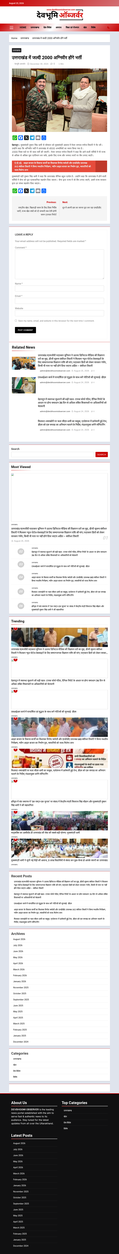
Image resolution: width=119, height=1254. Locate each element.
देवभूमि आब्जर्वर (20, 64)
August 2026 (19, 939)
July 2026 (17, 945)
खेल (85, 27)
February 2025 (20, 1029)
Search (15, 448)
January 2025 (19, 1035)
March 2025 (19, 1023)
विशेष (93, 27)
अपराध (58, 27)
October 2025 (19, 993)
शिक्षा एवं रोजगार (72, 27)
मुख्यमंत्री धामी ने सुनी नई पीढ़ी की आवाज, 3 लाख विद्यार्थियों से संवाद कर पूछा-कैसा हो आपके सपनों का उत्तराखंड (59, 860)
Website (19, 308)
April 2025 (18, 1017)
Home (22, 27)
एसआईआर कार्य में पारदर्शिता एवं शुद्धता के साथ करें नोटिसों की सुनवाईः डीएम (72, 377)
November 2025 (20, 987)
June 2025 (18, 1005)
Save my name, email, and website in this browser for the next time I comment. (56, 321)
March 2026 (19, 969)
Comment (21, 247)
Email (18, 296)
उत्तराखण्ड (35, 27)
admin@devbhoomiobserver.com (55, 371)
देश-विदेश (47, 27)
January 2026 (19, 981)
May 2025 (17, 1011)
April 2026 (18, 963)
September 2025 (21, 999)
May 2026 (17, 957)
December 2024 (20, 1041)
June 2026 (18, 951)
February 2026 (20, 975)
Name (19, 283)
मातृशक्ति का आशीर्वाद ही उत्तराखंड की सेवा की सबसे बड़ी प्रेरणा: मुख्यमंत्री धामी (45, 832)
